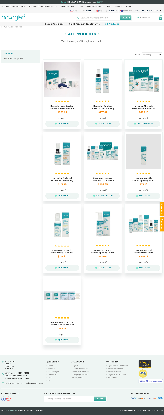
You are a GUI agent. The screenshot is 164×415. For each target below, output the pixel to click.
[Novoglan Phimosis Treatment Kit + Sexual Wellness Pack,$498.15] (143, 79)
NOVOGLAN (12, 410)
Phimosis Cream (114, 372)
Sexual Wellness (54, 24)
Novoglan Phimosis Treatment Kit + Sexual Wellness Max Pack (102, 179)
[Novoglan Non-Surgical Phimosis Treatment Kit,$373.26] (62, 79)
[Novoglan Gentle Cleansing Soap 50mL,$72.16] (143, 151)
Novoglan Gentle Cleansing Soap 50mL (143, 179)
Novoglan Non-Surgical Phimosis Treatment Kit (62, 107)
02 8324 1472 (24, 378)
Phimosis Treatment (115, 369)
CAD (153, 11)
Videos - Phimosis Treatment (90, 6)
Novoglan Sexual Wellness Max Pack (143, 251)
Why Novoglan (53, 372)
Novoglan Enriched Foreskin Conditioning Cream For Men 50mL (103, 107)
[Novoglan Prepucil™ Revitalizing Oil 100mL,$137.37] (62, 223)
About (128, 6)
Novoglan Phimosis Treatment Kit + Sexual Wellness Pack (143, 107)
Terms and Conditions (80, 372)
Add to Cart (64, 124)
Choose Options (145, 124)
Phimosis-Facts (67, 6)
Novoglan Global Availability (13, 6)
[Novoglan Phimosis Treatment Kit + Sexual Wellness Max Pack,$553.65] (103, 151)
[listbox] (152, 54)
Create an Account (80, 369)
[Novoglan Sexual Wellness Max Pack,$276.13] (143, 223)
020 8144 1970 (20, 376)
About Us (51, 369)
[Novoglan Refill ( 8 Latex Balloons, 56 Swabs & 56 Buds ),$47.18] (62, 295)
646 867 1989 (23, 373)
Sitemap (39, 410)
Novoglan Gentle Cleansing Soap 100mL (102, 251)
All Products (112, 24)
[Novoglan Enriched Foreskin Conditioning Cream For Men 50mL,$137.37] (103, 79)
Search (126, 17)
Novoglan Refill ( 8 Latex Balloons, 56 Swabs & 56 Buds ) (62, 323)
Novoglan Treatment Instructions (43, 6)
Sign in (75, 366)
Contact (118, 6)
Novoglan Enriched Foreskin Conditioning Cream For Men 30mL (62, 179)
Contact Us (52, 375)
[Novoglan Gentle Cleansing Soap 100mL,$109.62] (103, 223)
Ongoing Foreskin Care (117, 375)
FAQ (49, 380)
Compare (61, 118)
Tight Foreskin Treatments (84, 24)
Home (50, 366)
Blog (109, 6)
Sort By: (137, 54)
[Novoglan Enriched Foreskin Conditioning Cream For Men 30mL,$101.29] (62, 151)
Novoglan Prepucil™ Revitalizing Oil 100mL (62, 251)
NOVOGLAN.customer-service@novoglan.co (24, 383)
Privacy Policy (77, 377)
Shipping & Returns (80, 374)
